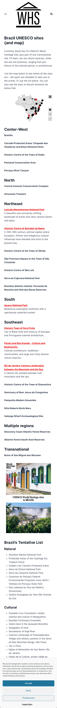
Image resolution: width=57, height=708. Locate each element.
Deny (28, 690)
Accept (28, 683)
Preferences (28, 698)
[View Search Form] (51, 14)
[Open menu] (5, 14)
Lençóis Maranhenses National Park (24, 209)
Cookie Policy (27, 704)
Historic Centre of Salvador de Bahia (24, 228)
